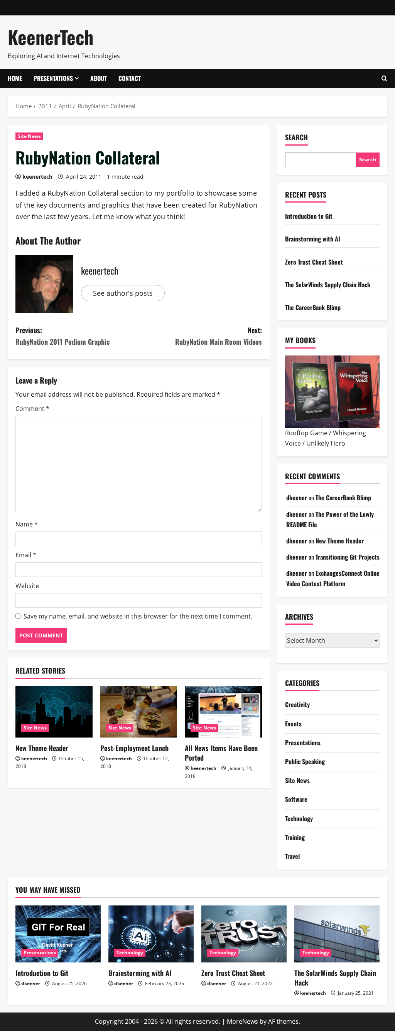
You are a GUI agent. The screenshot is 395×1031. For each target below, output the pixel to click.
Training (295, 837)
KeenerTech (50, 36)
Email (25, 555)
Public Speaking (305, 761)
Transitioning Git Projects (348, 557)
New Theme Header (41, 748)
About (98, 78)
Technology (299, 818)
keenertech (37, 176)
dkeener (296, 497)
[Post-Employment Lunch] (138, 712)
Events (293, 723)
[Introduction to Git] (58, 933)
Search (296, 137)
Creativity (297, 704)
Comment (32, 408)
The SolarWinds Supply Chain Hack (327, 284)
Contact (129, 78)
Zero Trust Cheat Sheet (314, 262)
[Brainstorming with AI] (151, 933)
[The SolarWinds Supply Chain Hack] (337, 933)
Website (27, 586)
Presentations (53, 78)
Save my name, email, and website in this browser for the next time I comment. (138, 616)
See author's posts (123, 293)
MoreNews (242, 1021)
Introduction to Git (309, 216)
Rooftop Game (306, 433)
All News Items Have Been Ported (221, 753)
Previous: (62, 336)
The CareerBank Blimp (313, 307)
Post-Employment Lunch (134, 748)
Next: (218, 336)
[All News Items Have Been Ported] (223, 712)
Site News (29, 136)
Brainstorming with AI (312, 238)
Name (26, 524)
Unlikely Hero (325, 443)
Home (15, 78)
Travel (292, 856)
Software (296, 799)
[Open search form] (384, 78)
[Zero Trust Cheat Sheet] (244, 933)
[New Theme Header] (54, 712)
